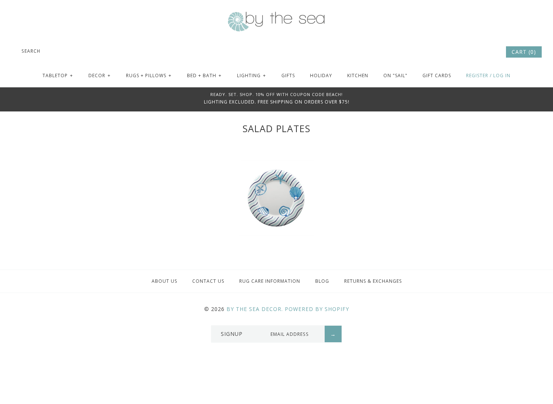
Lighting (251, 75)
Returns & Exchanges (373, 281)
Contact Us (208, 281)
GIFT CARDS (436, 75)
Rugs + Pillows (149, 75)
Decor (99, 75)
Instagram (489, 52)
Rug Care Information (269, 281)
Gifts (288, 75)
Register (477, 75)
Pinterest (478, 52)
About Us (164, 281)
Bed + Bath (204, 75)
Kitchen (357, 75)
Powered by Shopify (317, 309)
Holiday (321, 75)
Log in (501, 75)
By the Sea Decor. (254, 309)
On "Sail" (395, 75)
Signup (232, 333)
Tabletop (58, 75)
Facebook (468, 52)
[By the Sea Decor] (276, 16)
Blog (322, 281)
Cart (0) (524, 51)
